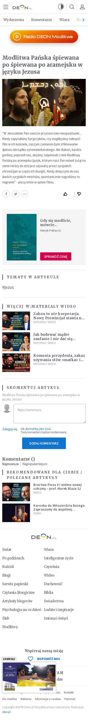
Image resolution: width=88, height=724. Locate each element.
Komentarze (41, 20)
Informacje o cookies (48, 699)
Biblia (48, 592)
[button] (61, 6)
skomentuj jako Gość (38, 428)
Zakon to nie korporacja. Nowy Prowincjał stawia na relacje (58, 318)
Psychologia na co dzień (21, 610)
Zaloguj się (9, 429)
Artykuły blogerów (17, 601)
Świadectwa (54, 601)
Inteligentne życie (58, 558)
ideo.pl (6, 712)
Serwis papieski (15, 584)
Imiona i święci (56, 618)
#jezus (8, 287)
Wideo (37, 492)
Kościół (8, 567)
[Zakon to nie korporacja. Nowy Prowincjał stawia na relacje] (16, 321)
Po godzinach (13, 558)
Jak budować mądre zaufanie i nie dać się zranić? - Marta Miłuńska (57, 338)
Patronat (69, 699)
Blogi (6, 575)
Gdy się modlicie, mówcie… (55, 222)
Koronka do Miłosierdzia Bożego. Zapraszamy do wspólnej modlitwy (59, 509)
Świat (6, 549)
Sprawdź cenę (55, 256)
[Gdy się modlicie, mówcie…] (22, 237)
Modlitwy (10, 627)
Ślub (5, 618)
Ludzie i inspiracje (59, 610)
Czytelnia (51, 567)
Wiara (64, 20)
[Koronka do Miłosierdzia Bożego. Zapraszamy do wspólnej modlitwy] (16, 513)
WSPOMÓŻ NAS (48, 659)
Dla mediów (9, 699)
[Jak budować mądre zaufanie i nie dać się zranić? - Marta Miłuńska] (16, 341)
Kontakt (69, 692)
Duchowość (53, 584)
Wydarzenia (13, 20)
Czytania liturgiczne (18, 592)
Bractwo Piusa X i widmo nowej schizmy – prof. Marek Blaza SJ (57, 487)
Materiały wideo (53, 306)
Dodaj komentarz (44, 443)
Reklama (26, 699)
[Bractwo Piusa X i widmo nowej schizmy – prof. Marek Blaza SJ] (16, 492)
